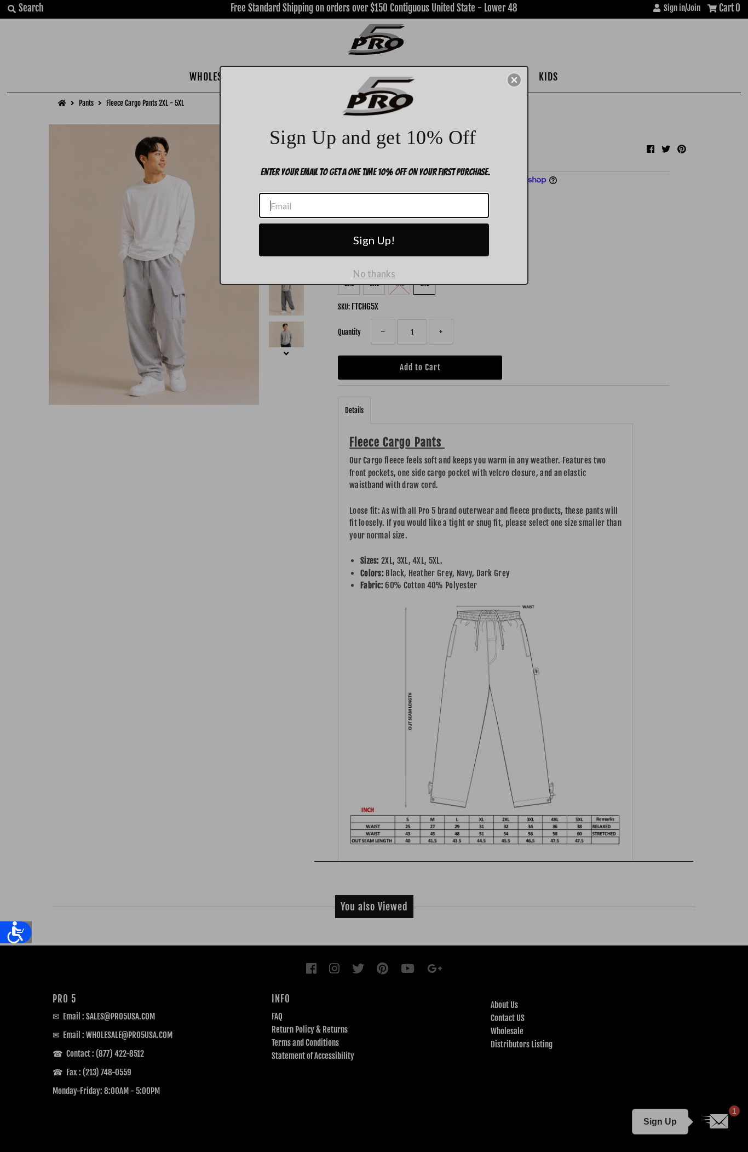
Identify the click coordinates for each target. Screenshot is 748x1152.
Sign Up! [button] (374, 240)
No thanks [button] (374, 273)
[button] (514, 80)
